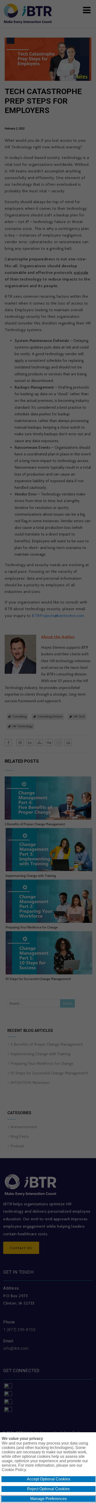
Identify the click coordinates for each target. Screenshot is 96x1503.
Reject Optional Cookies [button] (48, 1489)
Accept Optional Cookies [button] (48, 1479)
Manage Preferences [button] (48, 1499)
